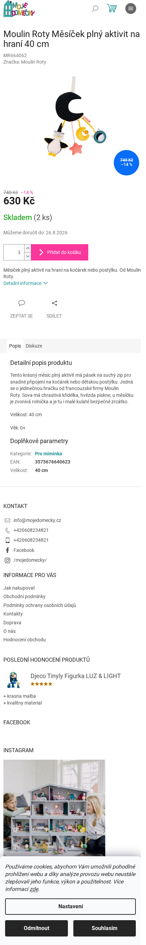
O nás (9, 631)
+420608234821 (31, 530)
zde (34, 889)
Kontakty (13, 614)
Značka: (24, 62)
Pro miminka (48, 453)
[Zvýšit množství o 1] (27, 248)
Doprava (12, 622)
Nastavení (70, 906)
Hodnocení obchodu (24, 639)
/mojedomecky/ (30, 560)
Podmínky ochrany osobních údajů (39, 605)
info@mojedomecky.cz (37, 520)
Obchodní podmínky (24, 596)
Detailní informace (22, 283)
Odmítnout (36, 928)
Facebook (24, 550)
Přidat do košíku (64, 252)
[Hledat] (95, 8)
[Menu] (131, 8)
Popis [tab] (15, 346)
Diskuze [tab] (34, 346)
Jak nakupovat (19, 588)
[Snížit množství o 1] (27, 256)
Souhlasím (104, 928)
